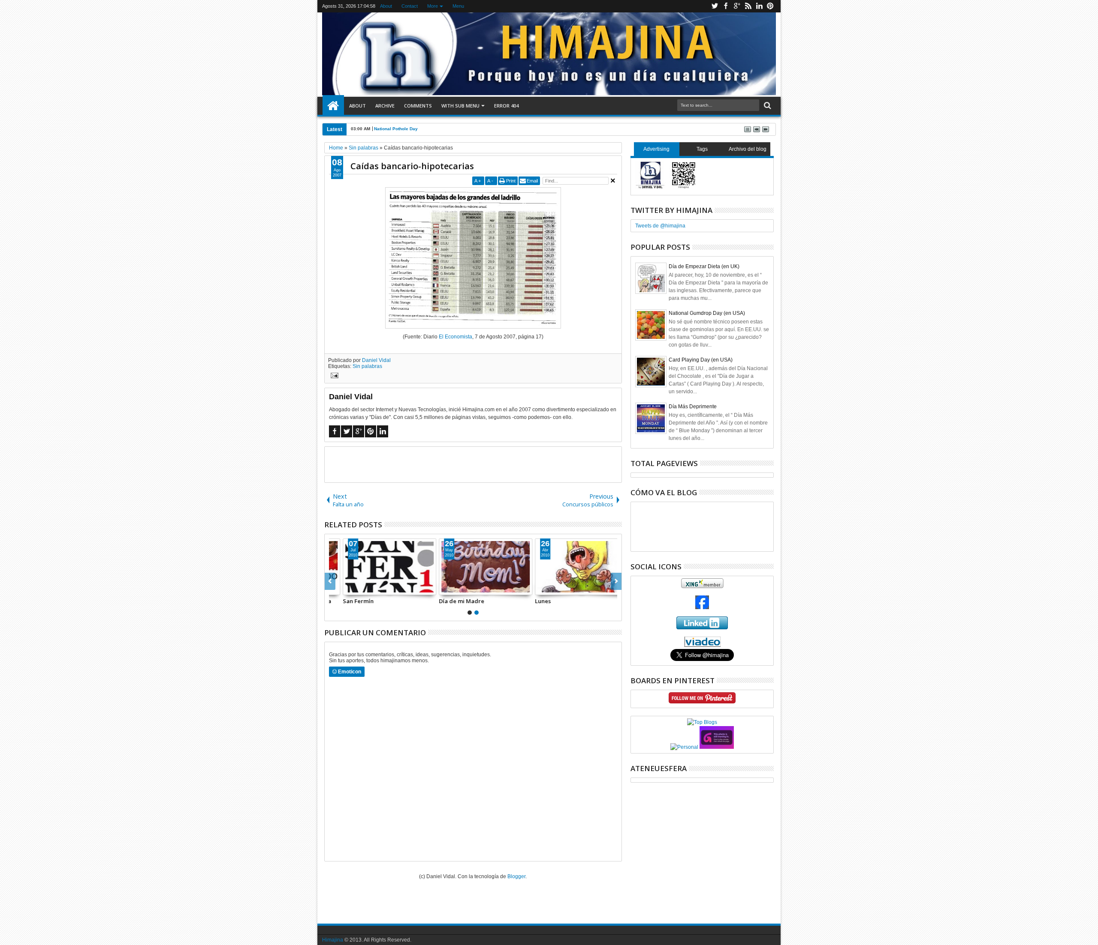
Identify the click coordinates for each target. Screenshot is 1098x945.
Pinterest (770, 6)
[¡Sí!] (569, 566)
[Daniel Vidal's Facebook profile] (702, 607)
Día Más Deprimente (693, 407)
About (386, 6)
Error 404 (506, 105)
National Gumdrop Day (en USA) (707, 313)
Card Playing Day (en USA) (701, 360)
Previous (616, 581)
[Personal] (684, 747)
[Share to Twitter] (346, 588)
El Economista (455, 337)
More (432, 6)
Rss (748, 6)
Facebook (725, 6)
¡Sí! (526, 601)
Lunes (434, 601)
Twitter (714, 6)
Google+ (736, 6)
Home (333, 106)
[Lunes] (473, 566)
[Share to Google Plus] (356, 588)
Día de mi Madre (353, 601)
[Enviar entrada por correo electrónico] (333, 377)
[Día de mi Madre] (377, 566)
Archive (385, 105)
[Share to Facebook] (337, 588)
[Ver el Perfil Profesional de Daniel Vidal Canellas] (702, 645)
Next (330, 581)
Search (766, 105)
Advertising (656, 149)
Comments (418, 105)
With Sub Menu (460, 105)
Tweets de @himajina (660, 226)
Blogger (516, 876)
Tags (702, 149)
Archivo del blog (747, 149)
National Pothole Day (396, 128)
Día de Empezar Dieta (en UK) (704, 266)
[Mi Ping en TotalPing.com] (717, 747)
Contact (409, 6)
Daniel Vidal (376, 360)
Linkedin (759, 6)
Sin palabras (367, 366)
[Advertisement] (473, 464)
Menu (458, 6)
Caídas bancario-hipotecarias (412, 166)
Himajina (332, 940)
